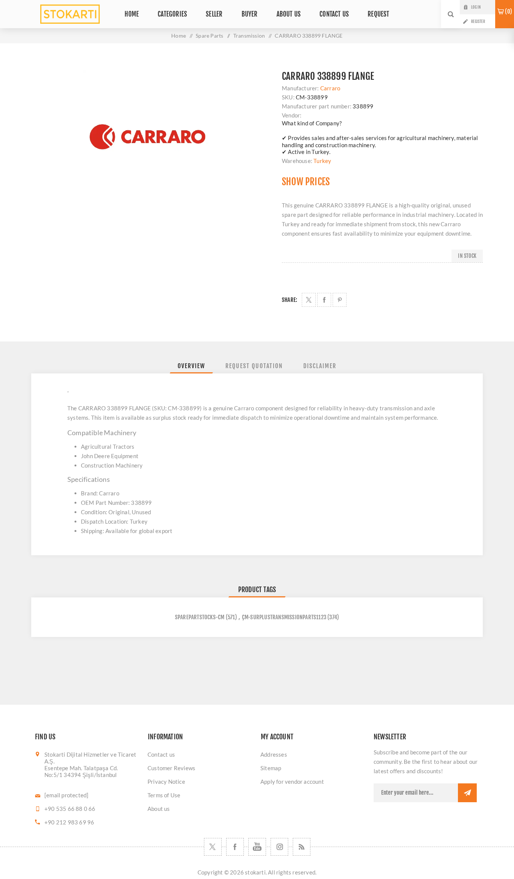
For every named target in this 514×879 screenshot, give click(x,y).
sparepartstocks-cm (200, 617)
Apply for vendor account (292, 781)
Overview (191, 366)
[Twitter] (213, 847)
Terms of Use (164, 795)
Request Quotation (254, 366)
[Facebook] (235, 847)
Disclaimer (319, 366)
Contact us (161, 754)
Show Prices (306, 181)
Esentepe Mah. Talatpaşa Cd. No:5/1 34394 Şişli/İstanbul (81, 771)
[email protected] (66, 795)
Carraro (330, 88)
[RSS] (301, 847)
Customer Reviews (171, 768)
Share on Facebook (324, 300)
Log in (476, 7)
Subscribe (467, 792)
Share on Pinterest (340, 300)
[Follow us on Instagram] (279, 847)
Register (478, 21)
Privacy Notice (166, 781)
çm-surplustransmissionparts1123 (284, 617)
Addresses (273, 754)
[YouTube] (257, 847)
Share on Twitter (309, 300)
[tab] (191, 365)
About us (159, 808)
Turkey (322, 160)
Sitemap (270, 768)
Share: (289, 299)
